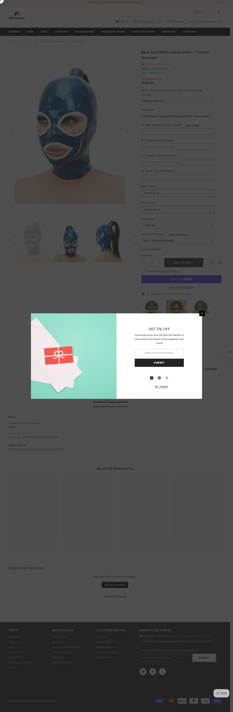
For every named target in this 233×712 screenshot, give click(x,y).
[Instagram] (151, 378)
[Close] (202, 313)
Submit (159, 362)
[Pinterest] (159, 378)
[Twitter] (167, 378)
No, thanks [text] (161, 386)
